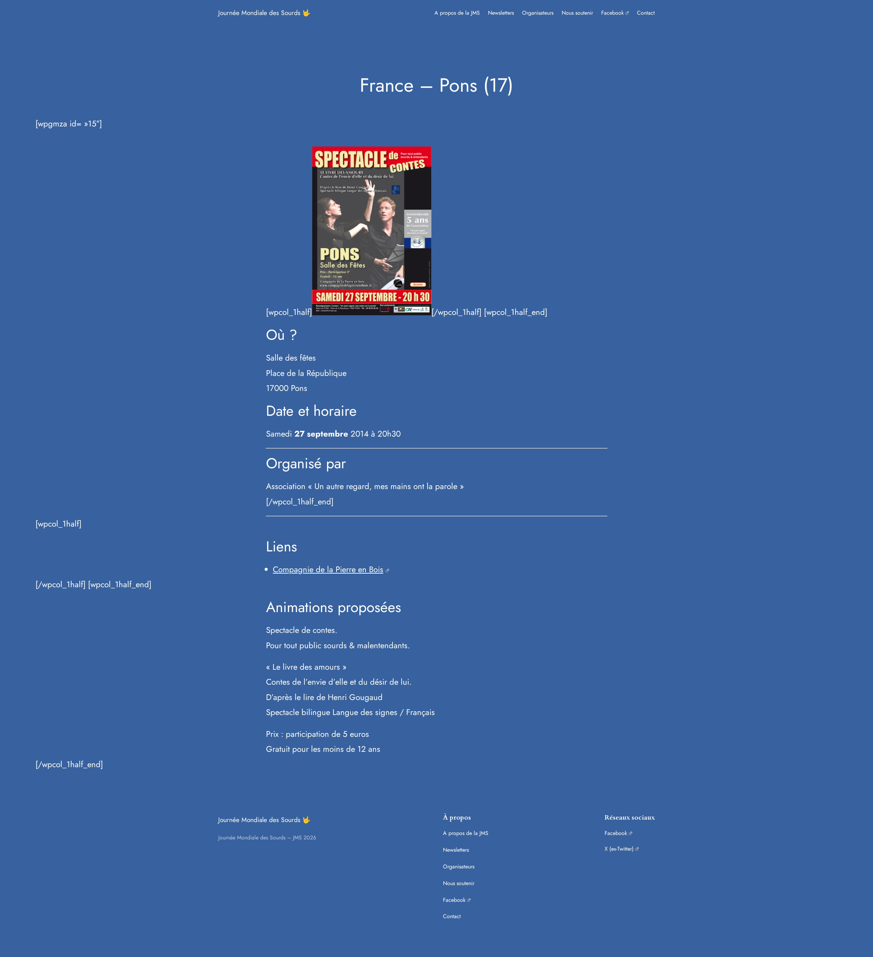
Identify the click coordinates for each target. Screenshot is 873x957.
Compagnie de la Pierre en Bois (328, 569)
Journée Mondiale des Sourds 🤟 (264, 12)
